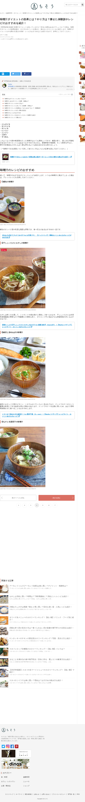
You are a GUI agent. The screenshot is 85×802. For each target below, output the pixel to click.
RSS (78, 794)
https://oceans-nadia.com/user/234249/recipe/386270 (19, 489)
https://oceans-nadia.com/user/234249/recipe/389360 (19, 310)
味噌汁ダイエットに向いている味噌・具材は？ (19, 106)
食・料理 (4, 777)
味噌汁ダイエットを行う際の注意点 (15, 110)
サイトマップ (9, 794)
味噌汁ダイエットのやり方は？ (14, 103)
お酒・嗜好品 (6, 786)
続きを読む (57, 498)
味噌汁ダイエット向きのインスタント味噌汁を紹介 (20, 115)
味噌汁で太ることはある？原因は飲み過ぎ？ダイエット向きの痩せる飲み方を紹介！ (40, 157)
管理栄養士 (11, 86)
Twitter (10, 84)
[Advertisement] (37, 55)
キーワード (19, 794)
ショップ (26, 786)
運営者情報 (28, 794)
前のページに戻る (18, 498)
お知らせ (36, 794)
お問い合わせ (46, 794)
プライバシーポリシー (59, 794)
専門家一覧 (71, 794)
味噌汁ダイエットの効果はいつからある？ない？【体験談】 (23, 108)
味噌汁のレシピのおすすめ (13, 113)
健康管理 (9, 13)
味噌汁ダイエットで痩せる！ (13, 117)
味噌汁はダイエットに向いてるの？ (15, 98)
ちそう (2, 13)
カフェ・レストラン (8, 781)
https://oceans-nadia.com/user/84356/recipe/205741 (19, 399)
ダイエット (17, 13)
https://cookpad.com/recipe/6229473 (14, 224)
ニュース (26, 781)
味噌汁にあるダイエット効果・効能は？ (17, 101)
